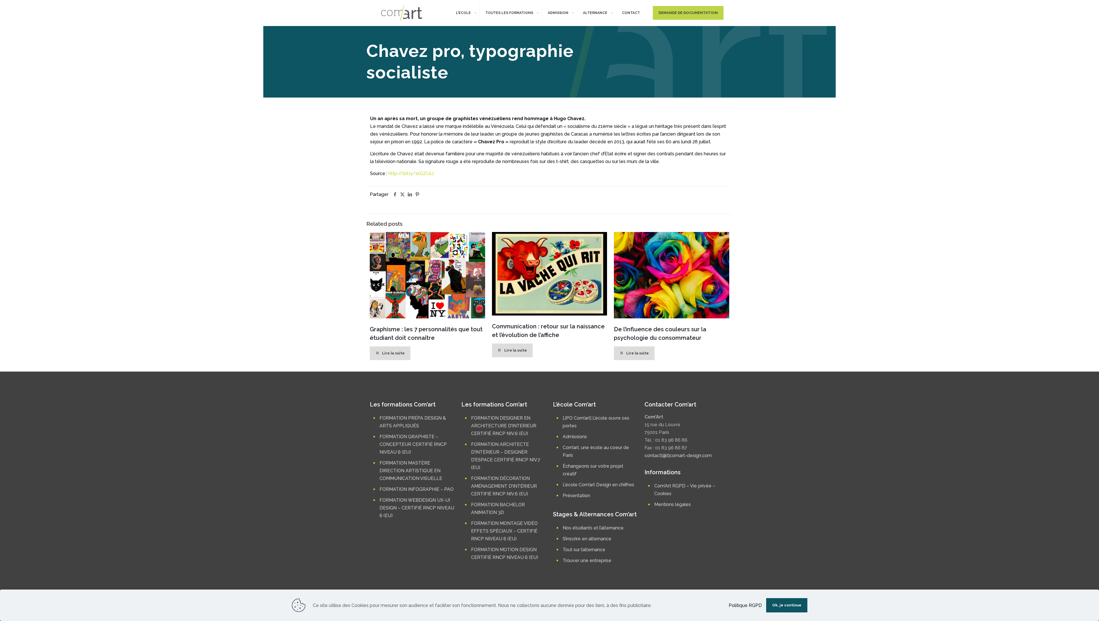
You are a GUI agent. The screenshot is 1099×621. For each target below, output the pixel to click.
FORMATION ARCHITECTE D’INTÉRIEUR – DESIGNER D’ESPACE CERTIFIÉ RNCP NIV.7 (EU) (505, 456)
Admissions (575, 436)
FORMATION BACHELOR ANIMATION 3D (498, 508)
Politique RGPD (745, 605)
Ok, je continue (786, 605)
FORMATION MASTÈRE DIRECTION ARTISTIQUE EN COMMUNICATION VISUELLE (410, 470)
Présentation (576, 495)
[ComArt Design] (401, 13)
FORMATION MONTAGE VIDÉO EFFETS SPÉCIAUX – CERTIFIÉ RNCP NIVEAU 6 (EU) (504, 531)
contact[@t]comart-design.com (678, 455)
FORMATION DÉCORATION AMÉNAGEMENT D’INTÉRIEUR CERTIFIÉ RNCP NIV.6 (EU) (504, 486)
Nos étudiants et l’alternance (593, 528)
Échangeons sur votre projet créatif (593, 470)
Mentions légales (672, 504)
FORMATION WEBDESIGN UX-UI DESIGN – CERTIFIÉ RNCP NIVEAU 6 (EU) (416, 507)
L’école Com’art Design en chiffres (598, 484)
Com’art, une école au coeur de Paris (596, 451)
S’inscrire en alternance (587, 538)
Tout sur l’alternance (584, 549)
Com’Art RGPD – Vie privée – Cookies (684, 489)
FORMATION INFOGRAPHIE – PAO (416, 489)
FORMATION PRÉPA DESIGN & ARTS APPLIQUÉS (412, 421)
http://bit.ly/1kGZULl (411, 173)
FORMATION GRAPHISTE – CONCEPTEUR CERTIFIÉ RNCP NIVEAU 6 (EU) (413, 444)
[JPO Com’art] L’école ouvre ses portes (596, 421)
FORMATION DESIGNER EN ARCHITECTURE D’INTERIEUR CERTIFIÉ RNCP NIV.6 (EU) (503, 425)
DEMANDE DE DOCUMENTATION (688, 13)
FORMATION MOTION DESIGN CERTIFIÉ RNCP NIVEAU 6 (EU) (504, 553)
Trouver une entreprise (587, 560)
